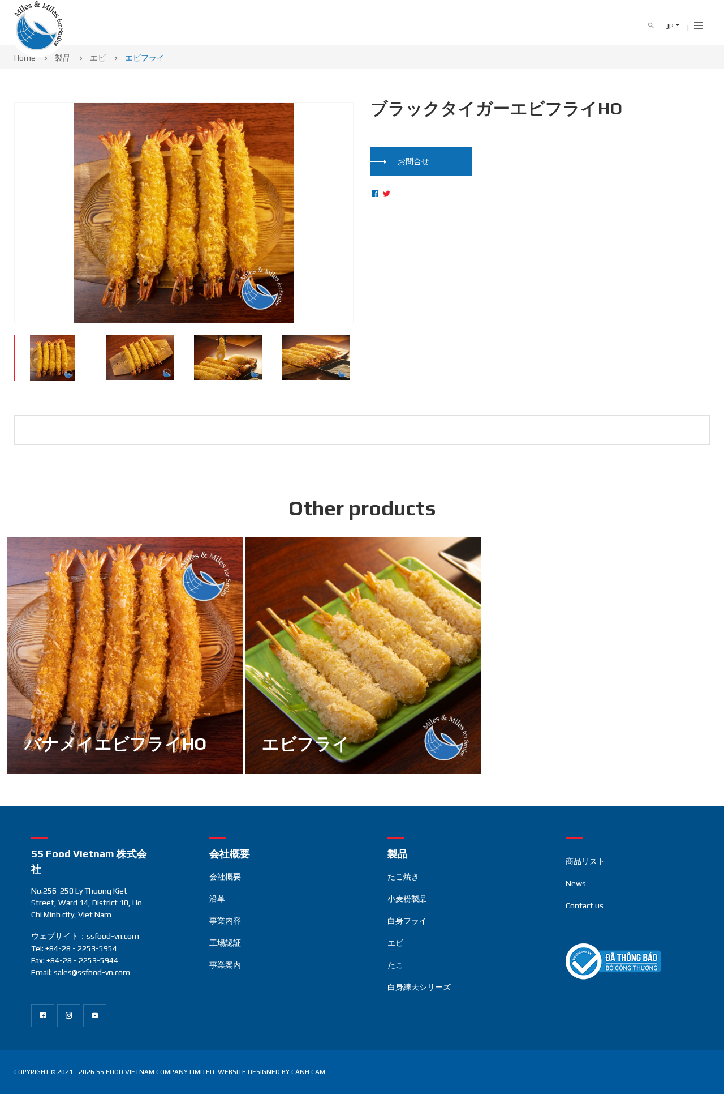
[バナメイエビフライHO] (125, 655)
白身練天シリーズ (419, 987)
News (576, 883)
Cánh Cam (308, 1072)
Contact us (585, 905)
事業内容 (225, 920)
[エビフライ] (363, 655)
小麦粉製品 (407, 898)
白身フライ (407, 920)
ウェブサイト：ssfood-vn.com (85, 936)
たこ (395, 964)
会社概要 (225, 876)
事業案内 (225, 964)
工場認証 (225, 942)
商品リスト (585, 861)
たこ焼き (403, 876)
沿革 (217, 898)
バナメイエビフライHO (115, 744)
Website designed (249, 1072)
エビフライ (306, 744)
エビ (395, 942)
